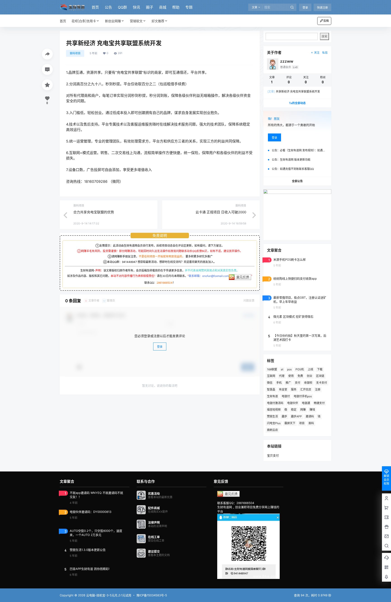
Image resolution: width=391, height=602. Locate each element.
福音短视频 (274, 409)
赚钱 (312, 409)
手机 (279, 382)
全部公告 (297, 181)
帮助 (175, 7)
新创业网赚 (113, 21)
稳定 (293, 409)
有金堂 (283, 389)
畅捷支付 (319, 403)
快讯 (136, 7)
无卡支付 (321, 382)
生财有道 (272, 396)
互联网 (271, 376)
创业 (309, 376)
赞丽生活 (272, 416)
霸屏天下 (289, 423)
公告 (108, 7)
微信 (269, 382)
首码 (311, 423)
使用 (291, 376)
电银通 (306, 403)
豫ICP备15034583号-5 (151, 595)
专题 (189, 7)
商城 (162, 7)
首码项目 (75, 53)
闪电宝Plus (274, 423)
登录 (305, 7)
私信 (325, 52)
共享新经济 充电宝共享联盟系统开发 (293, 91)
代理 (281, 376)
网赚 (303, 409)
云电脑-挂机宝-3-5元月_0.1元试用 (108, 595)
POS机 (300, 369)
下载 (319, 369)
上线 (310, 369)
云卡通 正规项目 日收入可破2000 (221, 212)
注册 (317, 389)
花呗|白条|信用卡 (84, 21)
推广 (288, 382)
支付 (297, 382)
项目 (302, 423)
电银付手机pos (303, 396)
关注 (316, 52)
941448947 (129, 262)
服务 (293, 389)
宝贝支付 (273, 455)
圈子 (149, 7)
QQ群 (122, 7)
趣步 (284, 416)
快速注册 (322, 7)
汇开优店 (305, 389)
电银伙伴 (292, 403)
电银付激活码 (275, 403)
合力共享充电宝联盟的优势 (93, 212)
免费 (300, 376)
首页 (95, 7)
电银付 (286, 396)
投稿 (326, 20)
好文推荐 (158, 21)
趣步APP (296, 416)
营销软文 (136, 21)
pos (289, 369)
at (282, 369)
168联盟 (272, 369)
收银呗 (308, 382)
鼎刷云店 (272, 430)
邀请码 (310, 416)
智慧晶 (271, 389)
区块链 (320, 376)
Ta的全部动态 (297, 103)
